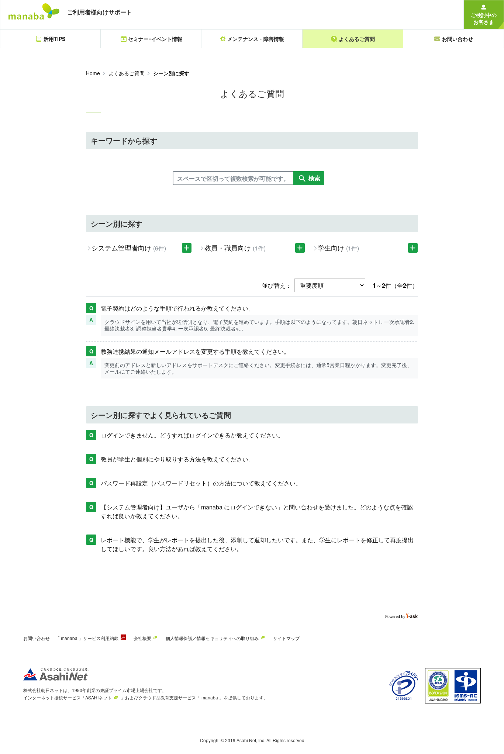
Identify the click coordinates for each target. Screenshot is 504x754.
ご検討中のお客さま (484, 18)
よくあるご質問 (126, 73)
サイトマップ (286, 638)
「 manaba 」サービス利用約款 (86, 638)
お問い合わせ (36, 638)
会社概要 (142, 638)
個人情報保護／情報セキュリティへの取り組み (212, 638)
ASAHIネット (98, 697)
